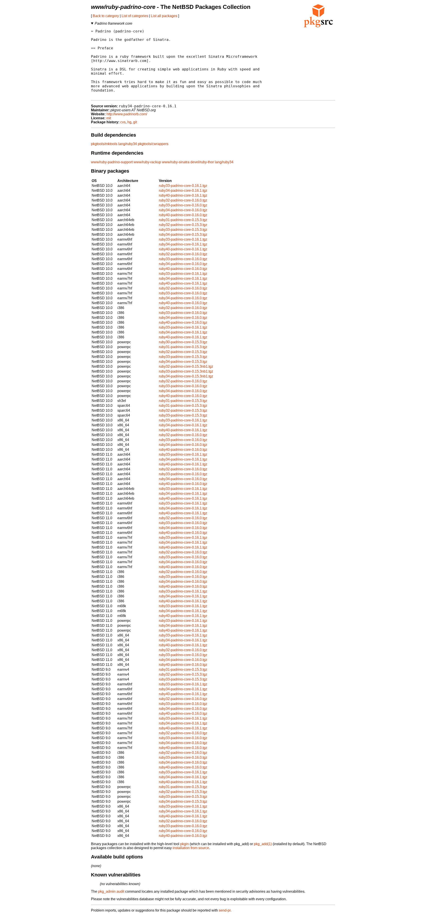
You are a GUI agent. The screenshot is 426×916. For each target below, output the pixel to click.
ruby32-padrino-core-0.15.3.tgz (183, 225)
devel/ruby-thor (202, 162)
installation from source (191, 848)
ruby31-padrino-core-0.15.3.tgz (183, 220)
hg (129, 122)
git (135, 122)
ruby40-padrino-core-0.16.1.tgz (183, 195)
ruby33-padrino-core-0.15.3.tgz (183, 229)
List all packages (164, 16)
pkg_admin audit (111, 891)
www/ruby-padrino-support (112, 162)
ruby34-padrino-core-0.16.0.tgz (183, 210)
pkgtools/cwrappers (153, 144)
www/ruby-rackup (147, 162)
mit (108, 118)
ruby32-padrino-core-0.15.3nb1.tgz (186, 366)
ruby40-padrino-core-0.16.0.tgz (183, 215)
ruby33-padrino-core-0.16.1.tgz (183, 186)
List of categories (135, 16)
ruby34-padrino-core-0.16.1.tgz (183, 190)
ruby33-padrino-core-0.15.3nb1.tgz (186, 371)
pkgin (184, 844)
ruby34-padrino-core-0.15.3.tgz (183, 234)
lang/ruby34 (127, 144)
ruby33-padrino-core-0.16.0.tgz (183, 205)
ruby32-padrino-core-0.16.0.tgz (183, 200)
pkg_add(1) (263, 844)
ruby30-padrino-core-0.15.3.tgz (183, 342)
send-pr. (225, 910)
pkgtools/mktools (104, 144)
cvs (123, 122)
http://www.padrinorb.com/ (126, 114)
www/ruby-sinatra (175, 162)
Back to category (106, 16)
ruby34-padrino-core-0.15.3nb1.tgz (186, 376)
